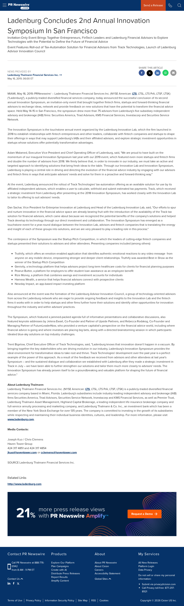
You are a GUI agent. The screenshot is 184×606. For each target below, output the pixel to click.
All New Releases (148, 563)
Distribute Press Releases (65, 573)
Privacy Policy (33, 600)
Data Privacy (145, 570)
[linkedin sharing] (158, 73)
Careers (99, 570)
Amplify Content (60, 581)
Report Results (59, 577)
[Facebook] (13, 583)
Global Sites (102, 579)
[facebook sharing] (142, 73)
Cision (164, 600)
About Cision (102, 566)
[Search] (179, 5)
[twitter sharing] (150, 73)
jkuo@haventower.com (22, 452)
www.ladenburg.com (21, 419)
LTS (134, 94)
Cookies (104, 600)
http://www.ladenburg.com (25, 484)
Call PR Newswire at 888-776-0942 (28, 564)
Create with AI (59, 570)
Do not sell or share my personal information (156, 577)
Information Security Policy (59, 600)
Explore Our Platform (62, 563)
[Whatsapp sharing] (165, 73)
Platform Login (146, 566)
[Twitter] (18, 583)
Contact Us (14, 579)
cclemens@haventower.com (59, 452)
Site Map (83, 600)
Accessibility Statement (107, 573)
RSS (93, 600)
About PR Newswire (106, 563)
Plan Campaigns (60, 566)
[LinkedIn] (9, 583)
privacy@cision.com (165, 584)
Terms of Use (15, 600)
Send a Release (153, 5)
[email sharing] (173, 73)
